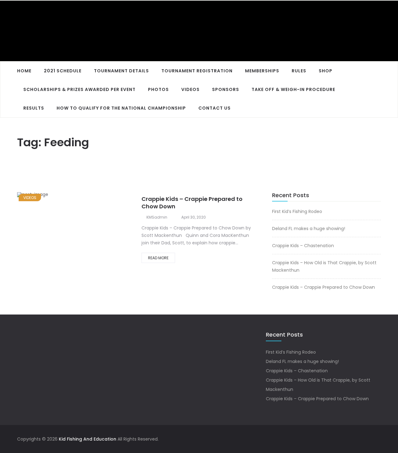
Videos (190, 89)
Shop (325, 71)
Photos (158, 89)
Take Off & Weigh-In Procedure (293, 89)
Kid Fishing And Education (88, 439)
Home (24, 71)
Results (33, 108)
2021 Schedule (62, 71)
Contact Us (214, 108)
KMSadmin (156, 217)
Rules (299, 71)
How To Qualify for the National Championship (121, 108)
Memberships (262, 71)
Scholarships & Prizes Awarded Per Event (79, 89)
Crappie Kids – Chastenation (303, 245)
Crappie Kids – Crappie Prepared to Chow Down (192, 202)
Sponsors (225, 89)
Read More (158, 257)
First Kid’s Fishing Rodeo (297, 211)
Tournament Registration (197, 71)
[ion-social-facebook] (376, 439)
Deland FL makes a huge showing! (308, 228)
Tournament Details (121, 71)
